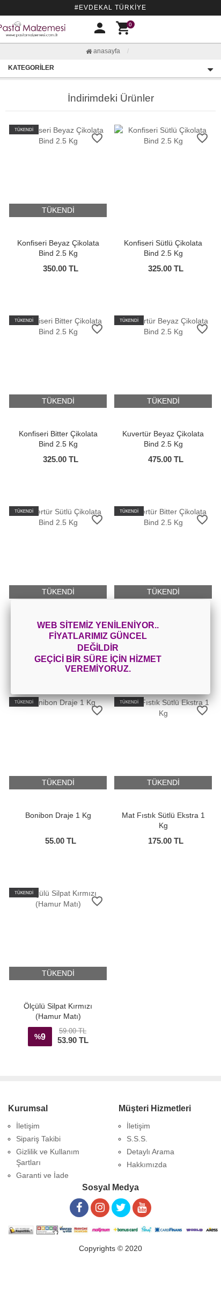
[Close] (210, 599)
